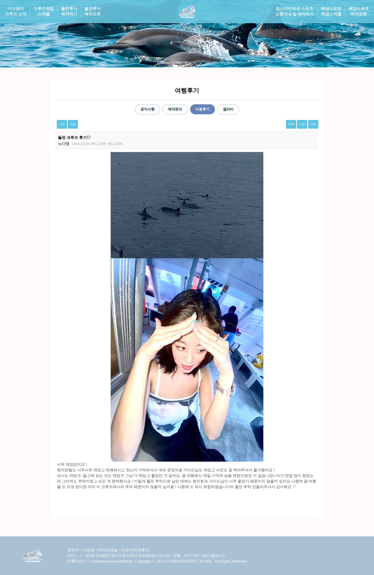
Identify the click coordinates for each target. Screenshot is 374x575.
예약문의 (175, 109)
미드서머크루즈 (135, 550)
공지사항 (147, 109)
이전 (62, 124)
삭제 (313, 124)
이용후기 (202, 109)
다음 (73, 124)
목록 (291, 124)
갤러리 (228, 109)
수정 (302, 124)
